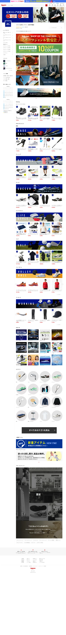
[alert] (39, 31)
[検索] (46, 5)
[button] (62, 3)
